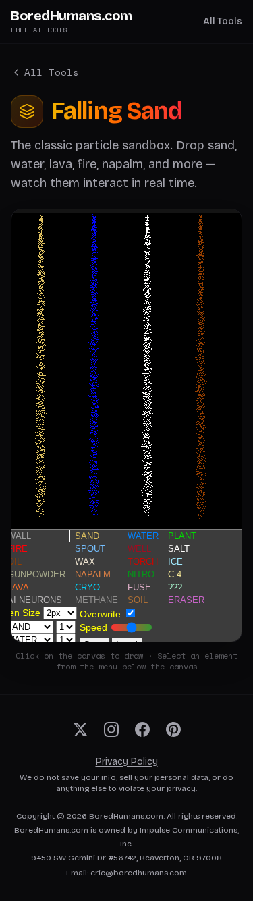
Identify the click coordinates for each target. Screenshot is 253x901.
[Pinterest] (173, 729)
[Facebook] (142, 729)
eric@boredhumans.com (138, 872)
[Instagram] (111, 729)
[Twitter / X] (80, 729)
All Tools (222, 21)
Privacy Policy (127, 761)
